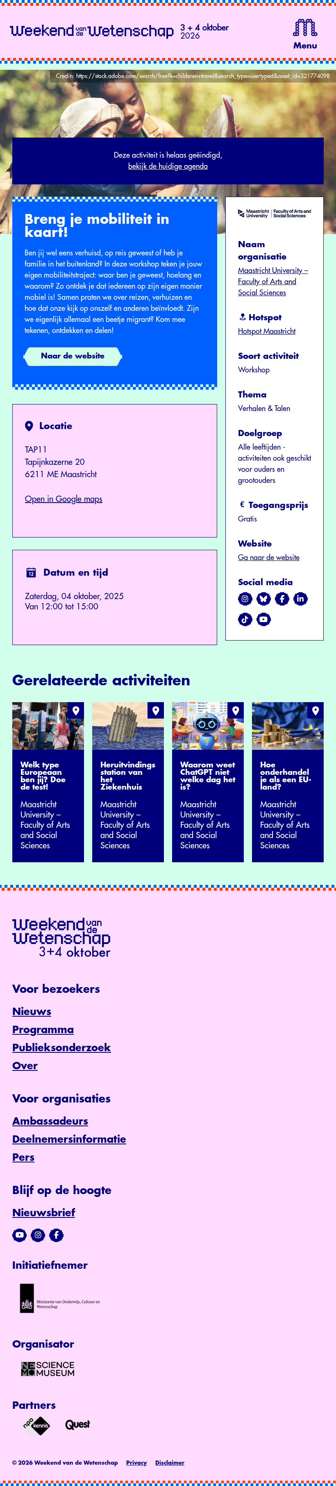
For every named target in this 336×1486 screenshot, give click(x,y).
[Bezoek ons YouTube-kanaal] (19, 1235)
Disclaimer (169, 1462)
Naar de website (72, 356)
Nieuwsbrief (43, 1213)
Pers (23, 1157)
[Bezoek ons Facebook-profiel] (56, 1235)
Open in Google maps (63, 499)
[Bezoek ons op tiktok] (245, 619)
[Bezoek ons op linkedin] (300, 599)
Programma (43, 1030)
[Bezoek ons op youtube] (264, 619)
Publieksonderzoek (61, 1048)
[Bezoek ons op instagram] (245, 599)
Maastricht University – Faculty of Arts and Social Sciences (273, 281)
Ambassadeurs (50, 1121)
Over (25, 1066)
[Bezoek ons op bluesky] (264, 599)
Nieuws (31, 1012)
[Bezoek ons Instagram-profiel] (38, 1235)
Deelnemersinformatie (69, 1139)
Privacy (136, 1462)
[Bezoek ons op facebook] (282, 599)
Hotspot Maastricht (266, 331)
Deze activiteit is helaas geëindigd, (168, 161)
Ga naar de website (269, 557)
